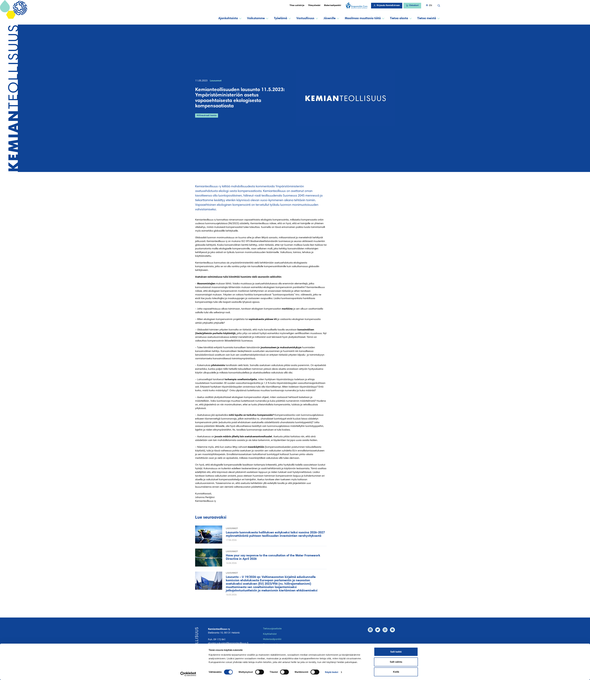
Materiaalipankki (332, 5)
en (430, 5)
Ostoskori (414, 5)
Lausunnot (216, 81)
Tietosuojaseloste (272, 628)
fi (427, 5)
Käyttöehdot (270, 634)
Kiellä (396, 671)
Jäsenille (330, 18)
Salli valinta (396, 662)
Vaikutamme (256, 18)
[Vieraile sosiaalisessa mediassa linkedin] (370, 629)
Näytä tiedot (331, 672)
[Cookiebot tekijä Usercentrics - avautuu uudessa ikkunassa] (188, 674)
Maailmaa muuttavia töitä (363, 18)
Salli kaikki (396, 651)
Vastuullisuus (305, 18)
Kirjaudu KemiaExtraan (388, 5)
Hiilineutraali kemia (206, 116)
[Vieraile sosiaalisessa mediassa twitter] (377, 629)
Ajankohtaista (228, 18)
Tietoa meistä (426, 18)
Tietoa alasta (399, 18)
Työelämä (280, 18)
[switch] (259, 672)
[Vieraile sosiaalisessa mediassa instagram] (385, 629)
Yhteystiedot (314, 5)
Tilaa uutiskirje (297, 5)
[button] (438, 5)
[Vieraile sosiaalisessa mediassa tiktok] (392, 629)
